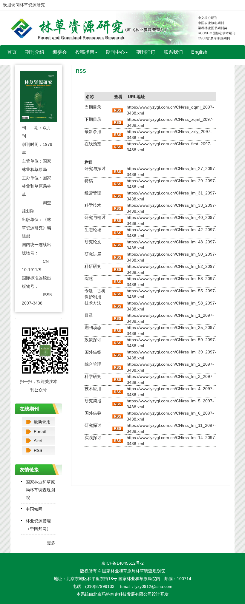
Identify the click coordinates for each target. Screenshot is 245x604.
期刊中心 (115, 52)
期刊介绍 (34, 52)
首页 (12, 52)
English (199, 52)
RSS (38, 450)
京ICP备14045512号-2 (122, 563)
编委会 (60, 52)
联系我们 (173, 52)
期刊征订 (145, 52)
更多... (53, 542)
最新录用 (42, 421)
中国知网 (34, 509)
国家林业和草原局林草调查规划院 (40, 490)
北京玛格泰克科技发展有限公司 (122, 594)
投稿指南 (84, 52)
